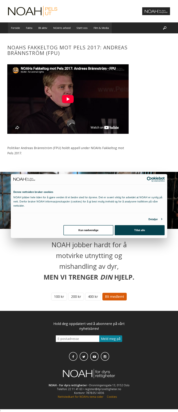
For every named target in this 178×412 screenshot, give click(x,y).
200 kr (76, 296)
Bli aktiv (42, 28)
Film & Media (101, 28)
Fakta (29, 28)
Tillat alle (139, 230)
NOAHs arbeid (62, 28)
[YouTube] (94, 356)
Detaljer (153, 219)
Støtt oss (82, 28)
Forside (15, 28)
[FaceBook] (73, 356)
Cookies (112, 397)
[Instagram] (105, 356)
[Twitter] (84, 356)
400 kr (93, 296)
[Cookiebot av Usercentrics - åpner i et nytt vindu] (149, 179)
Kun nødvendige (88, 230)
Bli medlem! (114, 296)
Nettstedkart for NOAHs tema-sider (80, 397)
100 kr (59, 296)
